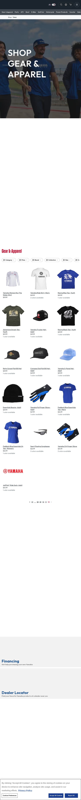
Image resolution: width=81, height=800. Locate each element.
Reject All (71, 795)
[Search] (61, 4)
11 (46, 502)
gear (15, 17)
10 (43, 502)
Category (9, 260)
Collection (52, 260)
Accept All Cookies (56, 795)
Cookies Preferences (9, 795)
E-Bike (33, 12)
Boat (27, 12)
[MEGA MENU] (76, 4)
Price (23, 260)
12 (48, 502)
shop (9, 17)
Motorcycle (50, 12)
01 (32, 502)
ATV (22, 12)
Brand (37, 260)
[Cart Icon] (70, 4)
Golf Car (41, 12)
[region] (40, 789)
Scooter (72, 12)
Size (66, 260)
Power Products (62, 12)
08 (37, 502)
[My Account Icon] (66, 4)
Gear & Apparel (7, 12)
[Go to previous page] (29, 502)
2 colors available (36, 298)
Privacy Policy (25, 790)
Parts (17, 12)
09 (40, 502)
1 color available (64, 298)
